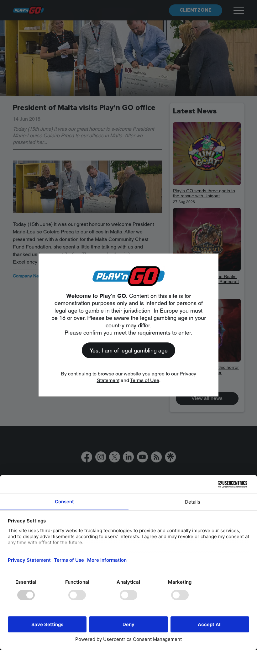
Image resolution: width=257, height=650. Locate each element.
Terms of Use (144, 380)
